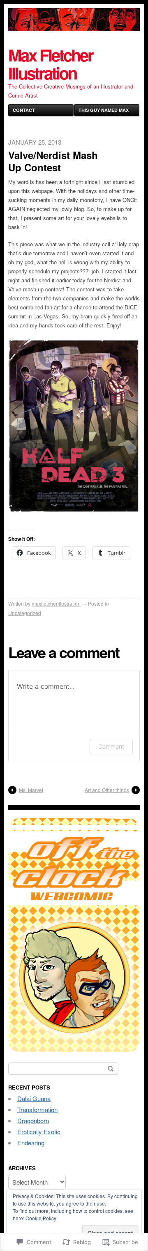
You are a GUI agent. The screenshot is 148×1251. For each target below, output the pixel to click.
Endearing (30, 1142)
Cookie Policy (40, 1218)
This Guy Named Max (104, 110)
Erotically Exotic (38, 1131)
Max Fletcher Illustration (50, 63)
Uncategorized (24, 612)
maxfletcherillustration (56, 603)
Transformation (37, 1109)
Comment (111, 746)
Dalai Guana (34, 1098)
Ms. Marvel (31, 789)
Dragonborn (33, 1120)
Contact (24, 110)
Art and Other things (107, 789)
